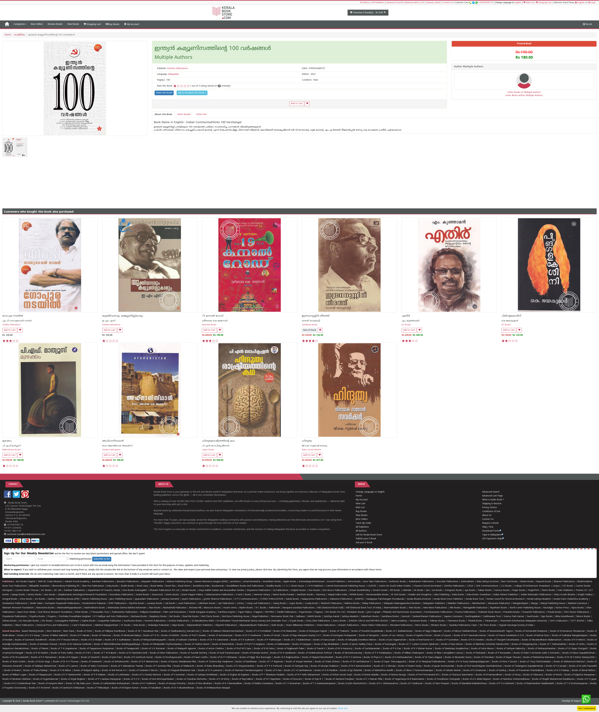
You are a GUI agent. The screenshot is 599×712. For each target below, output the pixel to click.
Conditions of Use (491, 511)
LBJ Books (170, 603)
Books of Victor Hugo (39, 661)
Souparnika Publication (109, 621)
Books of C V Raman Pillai (369, 679)
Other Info (201, 114)
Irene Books (26, 599)
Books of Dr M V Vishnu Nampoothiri (576, 657)
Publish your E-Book (366, 538)
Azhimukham (467, 581)
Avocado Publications (447, 581)
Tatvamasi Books (418, 621)
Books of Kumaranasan (221, 635)
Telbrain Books (437, 621)
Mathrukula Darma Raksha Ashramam (127, 607)
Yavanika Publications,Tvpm (463, 625)
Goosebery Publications (122, 594)
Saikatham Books (370, 616)
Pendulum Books (355, 612)
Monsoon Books (212, 607)
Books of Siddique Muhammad (40, 666)
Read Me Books (209, 325)
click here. (268, 569)
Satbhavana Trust (492, 616)
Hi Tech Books (398, 594)
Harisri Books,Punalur (283, 594)
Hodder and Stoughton (420, 594)
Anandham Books (272, 581)
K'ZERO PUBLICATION (271, 599)
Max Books (155, 607)
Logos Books (208, 450)
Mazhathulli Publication (175, 607)
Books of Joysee (442, 635)
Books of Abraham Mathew (16, 679)
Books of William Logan (14, 675)
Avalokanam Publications (421, 581)
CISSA (470, 586)
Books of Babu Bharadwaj (210, 666)
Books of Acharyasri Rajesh (313, 631)
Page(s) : (163, 80)
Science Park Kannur (514, 616)
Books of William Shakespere (409, 653)
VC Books (126, 625)
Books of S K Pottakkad (258, 631)
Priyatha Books (37, 616)
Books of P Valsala (79, 635)
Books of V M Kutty (219, 679)
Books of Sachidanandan (367, 648)
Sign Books (547, 616)
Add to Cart (297, 103)
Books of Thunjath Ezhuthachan (502, 640)
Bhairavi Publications (564, 581)
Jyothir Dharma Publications (218, 599)
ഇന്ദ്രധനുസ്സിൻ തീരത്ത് (315, 316)
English (518, 3)
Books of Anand (12, 670)
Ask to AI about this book (191, 92)
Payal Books (305, 612)
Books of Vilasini (39, 648)
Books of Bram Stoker (13, 661)
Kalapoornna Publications (314, 599)
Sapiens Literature (453, 616)
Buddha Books (273, 586)
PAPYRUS (269, 612)
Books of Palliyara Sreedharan (110, 631)
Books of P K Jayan (587, 679)
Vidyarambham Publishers (200, 625)
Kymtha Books (136, 603)
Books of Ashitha (170, 635)
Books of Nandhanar (246, 661)
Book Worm (184, 586)
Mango (534, 603)
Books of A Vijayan (68, 657)
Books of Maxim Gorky (409, 666)
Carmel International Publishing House (345, 586)
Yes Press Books (488, 625)
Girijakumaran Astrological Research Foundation (82, 594)
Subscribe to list (102, 559)
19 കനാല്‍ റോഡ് (212, 316)
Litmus (240, 603)
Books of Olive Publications (164, 653)
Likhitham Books (207, 603)
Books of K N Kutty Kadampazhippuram (468, 661)
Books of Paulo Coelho (196, 657)
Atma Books (354, 581)
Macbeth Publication (331, 603)
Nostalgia (548, 607)
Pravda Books (554, 612)
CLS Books (506, 586)
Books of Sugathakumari (45, 679)
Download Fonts (490, 531)
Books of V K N (151, 635)
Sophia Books (89, 621)
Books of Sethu (577, 644)
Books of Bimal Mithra (583, 670)
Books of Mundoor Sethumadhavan (511, 679)
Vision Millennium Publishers (300, 625)
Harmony (320, 594)
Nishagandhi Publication (475, 607)
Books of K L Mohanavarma (383, 683)
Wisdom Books (438, 625)
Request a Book (433, 3)
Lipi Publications (226, 603)
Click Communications (487, 586)
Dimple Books (189, 590)
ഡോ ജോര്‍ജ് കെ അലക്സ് (117, 446)
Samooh (405, 616)
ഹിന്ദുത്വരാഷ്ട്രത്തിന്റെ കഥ (218, 441)
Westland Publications (401, 625)
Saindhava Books (309, 325)
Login (593, 3)
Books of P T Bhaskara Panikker (268, 675)
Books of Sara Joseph (324, 640)
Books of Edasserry (533, 675)
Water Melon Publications (374, 625)
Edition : (309, 74)
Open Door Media (26, 612)
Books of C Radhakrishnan (399, 631)
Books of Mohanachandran (542, 648)
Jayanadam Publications (147, 599)
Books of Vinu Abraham (200, 683)
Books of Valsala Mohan (448, 670)
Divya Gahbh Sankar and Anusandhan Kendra (221, 590)
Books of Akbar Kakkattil (55, 635)
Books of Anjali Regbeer (73, 679)
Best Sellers (37, 24)
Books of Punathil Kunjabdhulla (367, 631)
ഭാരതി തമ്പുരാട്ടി (311, 321)
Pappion (258, 612)
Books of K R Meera (574, 640)
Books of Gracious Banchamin (457, 675)
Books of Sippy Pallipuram (428, 631)
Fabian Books (485, 590)
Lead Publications (187, 603)
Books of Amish (554, 675)
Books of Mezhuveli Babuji (127, 635)
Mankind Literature (577, 603)
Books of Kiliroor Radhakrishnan (460, 631)
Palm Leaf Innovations (174, 612)
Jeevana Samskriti (170, 599)
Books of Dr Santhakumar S (357, 661)
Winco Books (422, 625)
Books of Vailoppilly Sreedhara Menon (357, 640)
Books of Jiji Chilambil (351, 670)
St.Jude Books (296, 621)
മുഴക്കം (7, 441)
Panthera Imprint (227, 612)
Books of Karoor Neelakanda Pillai (178, 661)
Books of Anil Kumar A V (421, 640)
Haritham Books (305, 594)
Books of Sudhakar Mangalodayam (570, 635)
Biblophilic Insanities (39, 586)
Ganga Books (18, 594)
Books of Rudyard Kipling (86, 670)
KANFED (359, 599)
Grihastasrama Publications (220, 594)
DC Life (57, 590)
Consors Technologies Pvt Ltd (73, 701)
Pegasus (318, 612)
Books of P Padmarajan (269, 640)
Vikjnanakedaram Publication (254, 625)
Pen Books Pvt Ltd (335, 612)
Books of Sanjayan (301, 644)
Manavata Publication (499, 603)
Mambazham (478, 603)
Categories (19, 24)
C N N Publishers (315, 586)
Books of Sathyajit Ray (296, 666)
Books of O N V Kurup (28, 635)
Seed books (533, 616)
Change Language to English (370, 492)
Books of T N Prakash (105, 653)
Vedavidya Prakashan (158, 625)
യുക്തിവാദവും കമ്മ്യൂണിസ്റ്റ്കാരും (122, 316)
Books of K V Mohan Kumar (418, 648)
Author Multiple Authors (468, 66)
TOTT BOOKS (577, 621)
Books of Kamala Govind (255, 653)
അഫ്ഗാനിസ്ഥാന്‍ (113, 441)
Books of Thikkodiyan (98, 688)
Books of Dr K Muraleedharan (179, 688)
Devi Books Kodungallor (134, 590)
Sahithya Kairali (331, 616)
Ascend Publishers (336, 581)
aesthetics (235, 581)
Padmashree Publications (125, 612)
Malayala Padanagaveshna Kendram (402, 603)
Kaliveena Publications (341, 599)
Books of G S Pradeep (558, 670)
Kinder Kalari (36, 603)
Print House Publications (576, 612)
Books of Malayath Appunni (182, 648)
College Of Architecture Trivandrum (532, 586)
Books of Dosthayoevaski (168, 657)
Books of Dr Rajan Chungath (573, 648)
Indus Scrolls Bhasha (311, 450)
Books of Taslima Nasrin (197, 644)
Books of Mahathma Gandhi (379, 670)
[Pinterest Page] (25, 497)
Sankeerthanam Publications (426, 616)
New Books (73, 24)
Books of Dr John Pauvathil (583, 666)
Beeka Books (527, 581)
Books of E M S (83, 653)
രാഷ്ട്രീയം (19, 35)
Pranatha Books (511, 612)
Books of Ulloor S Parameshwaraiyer (414, 670)
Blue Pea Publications (93, 586)
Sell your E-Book (364, 542)
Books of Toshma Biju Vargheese (216, 661)
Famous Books (502, 590)
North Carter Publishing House (525, 607)
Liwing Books (279, 603)
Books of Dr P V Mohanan (223, 657)
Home (8, 35)
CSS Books (567, 586)
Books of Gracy (513, 675)
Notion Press (562, 607)
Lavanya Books (154, 603)
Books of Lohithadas (119, 675)
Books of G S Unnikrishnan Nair (20, 683)
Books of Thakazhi (339, 631)
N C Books (261, 607)
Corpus (556, 586)
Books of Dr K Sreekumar (248, 635)
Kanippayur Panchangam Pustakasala (385, 599)
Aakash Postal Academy (77, 581)
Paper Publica (245, 612)
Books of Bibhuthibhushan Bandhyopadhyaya (117, 644)
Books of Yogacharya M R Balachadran (404, 679)
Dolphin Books (298, 590)
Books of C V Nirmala (385, 666)
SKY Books (47, 621)
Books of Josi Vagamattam (393, 640)
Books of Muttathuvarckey (348, 653)
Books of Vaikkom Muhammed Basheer (223, 631)
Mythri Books (246, 607)
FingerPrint (533, 590)
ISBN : (313, 68)
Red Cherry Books (210, 616)
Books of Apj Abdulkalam (326, 644)
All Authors (365, 3)
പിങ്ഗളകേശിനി (511, 316)
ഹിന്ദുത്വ (307, 441)
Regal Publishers (260, 616)
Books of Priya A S (373, 657)
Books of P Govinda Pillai (158, 666)
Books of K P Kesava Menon (63, 640)
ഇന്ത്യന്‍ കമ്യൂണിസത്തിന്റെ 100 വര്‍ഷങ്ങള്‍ (213, 49)
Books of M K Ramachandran (356, 666)
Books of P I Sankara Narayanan (104, 679)
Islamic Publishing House (94, 599)
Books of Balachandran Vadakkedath (535, 683)
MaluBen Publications (459, 603)
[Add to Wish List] (307, 103)
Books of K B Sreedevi (472, 640)
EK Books (419, 590)
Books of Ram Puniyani (437, 683)
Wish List (529, 3)
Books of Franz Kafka (62, 653)
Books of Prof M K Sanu (239, 648)
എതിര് (406, 316)
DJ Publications (280, 590)
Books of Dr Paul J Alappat (428, 657)
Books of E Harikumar (411, 683)
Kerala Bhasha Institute (419, 599)
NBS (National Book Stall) (330, 607)
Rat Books (174, 616)
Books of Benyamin (369, 635)
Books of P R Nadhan (95, 675)
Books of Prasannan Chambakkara (526, 670)
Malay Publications (371, 603)
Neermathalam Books (395, 607)
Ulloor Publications (24, 625)
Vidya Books (178, 625)
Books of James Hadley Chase (357, 644)
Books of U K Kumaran (153, 648)
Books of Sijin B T (314, 679)
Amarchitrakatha (251, 581)
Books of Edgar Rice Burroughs (255, 657)
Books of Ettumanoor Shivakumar (567, 631)
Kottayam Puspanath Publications (62, 603)
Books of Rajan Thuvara (508, 657)
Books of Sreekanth (91, 661)
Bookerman (218, 586)
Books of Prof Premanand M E (424, 675)
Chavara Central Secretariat (427, 586)
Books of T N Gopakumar (64, 648)
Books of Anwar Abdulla (366, 675)
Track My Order (363, 523)
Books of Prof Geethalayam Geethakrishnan (479, 666)
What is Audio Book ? (493, 499)
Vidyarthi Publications (226, 625)
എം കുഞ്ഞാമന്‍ (410, 321)
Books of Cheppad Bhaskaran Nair (178, 670)
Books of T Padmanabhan (553, 644)
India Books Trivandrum (479, 594)
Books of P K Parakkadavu (378, 653)
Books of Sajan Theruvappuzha (390, 661)
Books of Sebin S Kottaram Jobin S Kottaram (537, 653)
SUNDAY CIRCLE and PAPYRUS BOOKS (368, 621)
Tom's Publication (558, 621)
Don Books (314, 590)
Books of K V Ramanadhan (228, 683)
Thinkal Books (475, 621)
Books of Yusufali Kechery (193, 653)
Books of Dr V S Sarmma (348, 657)
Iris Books (40, 599)
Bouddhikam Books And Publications (245, 586)
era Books (437, 590)
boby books (113, 586)
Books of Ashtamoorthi (116, 661)
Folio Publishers (565, 590)
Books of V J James (68, 666)
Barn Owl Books (509, 581)
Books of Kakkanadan (278, 644)
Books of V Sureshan (174, 675)
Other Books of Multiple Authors (524, 92)
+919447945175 (485, 3)
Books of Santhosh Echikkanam (68, 688)
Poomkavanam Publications (438, 612)
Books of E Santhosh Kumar (138, 657)
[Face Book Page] (8, 497)
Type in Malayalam (491, 535)
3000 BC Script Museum (50, 581)
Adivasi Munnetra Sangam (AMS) (211, 581)
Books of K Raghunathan (287, 657)
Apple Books (289, 581)
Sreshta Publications (178, 621)
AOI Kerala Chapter (25, 581)
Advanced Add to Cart (414, 3)
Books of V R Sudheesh (243, 640)
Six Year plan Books (29, 621)
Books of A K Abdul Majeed (476, 679)
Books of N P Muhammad (144, 661)
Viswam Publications (348, 625)
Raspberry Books (158, 616)
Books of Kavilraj (497, 670)
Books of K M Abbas (60, 670)
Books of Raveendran (223, 644)
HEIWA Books (356, 594)
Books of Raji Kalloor (242, 679)
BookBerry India (201, 586)
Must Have (68, 631)
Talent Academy (398, 621)
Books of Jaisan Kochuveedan (439, 666)
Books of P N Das (392, 648)
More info (342, 708)
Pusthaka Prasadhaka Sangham (75, 616)
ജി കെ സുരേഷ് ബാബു (314, 446)
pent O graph (373, 612)
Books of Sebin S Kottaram (94, 666)
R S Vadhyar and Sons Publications (111, 616)
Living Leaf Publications (258, 603)
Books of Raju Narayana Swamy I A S (301, 635)
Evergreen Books (453, 590)
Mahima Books (352, 603)
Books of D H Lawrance (210, 670)
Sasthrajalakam (473, 616)
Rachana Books (139, 616)
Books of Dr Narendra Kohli (133, 653)
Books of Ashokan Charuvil (43, 644)
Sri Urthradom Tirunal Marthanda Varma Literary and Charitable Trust (252, 621)
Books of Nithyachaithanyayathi (149, 640)
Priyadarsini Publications (14, 616)
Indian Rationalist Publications (536, 594)
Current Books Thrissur (27, 590)
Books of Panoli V (316, 648)
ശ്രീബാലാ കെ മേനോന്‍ (215, 321)
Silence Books (583, 616)
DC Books (406, 325)
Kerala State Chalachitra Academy (570, 599)
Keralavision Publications (14, 603)
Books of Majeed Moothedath (317, 657)
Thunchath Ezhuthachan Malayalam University (523, 621)
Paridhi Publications (287, 612)
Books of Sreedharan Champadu (443, 679)
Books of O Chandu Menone (146, 675)
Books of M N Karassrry (340, 648)
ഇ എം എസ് (108, 321)
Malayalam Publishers (434, 603)
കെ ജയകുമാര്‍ (510, 321)
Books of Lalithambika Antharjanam (111, 683)
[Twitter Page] (17, 497)
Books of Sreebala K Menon (143, 670)
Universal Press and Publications (53, 625)
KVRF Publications (117, 603)
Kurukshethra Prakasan (94, 603)
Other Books (81, 612)
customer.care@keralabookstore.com (25, 534)
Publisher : (172, 68)
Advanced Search (394, 3)
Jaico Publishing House (121, 599)
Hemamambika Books (377, 594)
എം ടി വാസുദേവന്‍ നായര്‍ (17, 321)
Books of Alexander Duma (458, 657)
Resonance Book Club (282, 616)
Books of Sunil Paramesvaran (225, 653)
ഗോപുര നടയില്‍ (12, 316)
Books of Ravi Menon (452, 644)
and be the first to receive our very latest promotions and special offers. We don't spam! (74, 553)
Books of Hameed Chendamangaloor (244, 670)
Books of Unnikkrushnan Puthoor (315, 653)
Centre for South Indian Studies (395, 586)
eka (428, 590)
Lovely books (311, 603)
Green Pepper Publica (192, 594)
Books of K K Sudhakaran (118, 640)
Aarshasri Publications (103, 581)
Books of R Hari (273, 670)
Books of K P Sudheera (144, 683)
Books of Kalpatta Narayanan (579, 675)
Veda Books (139, 625)
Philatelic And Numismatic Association (402, 612)
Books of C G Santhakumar (298, 670)
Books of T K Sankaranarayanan (319, 683)
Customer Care (474, 3)
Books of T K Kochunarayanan (572, 683)
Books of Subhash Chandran (182, 640)
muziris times (230, 607)
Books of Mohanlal (475, 653)
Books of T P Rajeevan (271, 661)
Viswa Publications (326, 625)
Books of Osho (84, 631)
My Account (132, 24)
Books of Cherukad (484, 657)
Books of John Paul (112, 657)
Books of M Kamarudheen (489, 675)
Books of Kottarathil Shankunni (531, 631)
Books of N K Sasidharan (283, 653)
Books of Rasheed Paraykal (339, 679)
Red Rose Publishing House (236, 616)
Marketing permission (80, 559)
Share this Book (164, 92)
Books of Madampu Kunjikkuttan (452, 648)
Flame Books (548, 590)
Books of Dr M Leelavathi (15, 657)
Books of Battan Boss (537, 635)
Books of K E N (131, 679)
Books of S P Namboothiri (67, 675)
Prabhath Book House (489, 612)
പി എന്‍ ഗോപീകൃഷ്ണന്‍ (215, 446)
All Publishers (378, 3)
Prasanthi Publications (533, 612)
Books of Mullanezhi (183, 666)
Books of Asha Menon (482, 648)
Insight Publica (585, 594)
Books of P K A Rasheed (501, 683)
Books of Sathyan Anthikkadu (202, 675)
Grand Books (142, 594)
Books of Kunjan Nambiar (299, 661)
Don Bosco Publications (334, 590)
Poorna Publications (465, 612)
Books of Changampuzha (524, 644)
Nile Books (455, 607)
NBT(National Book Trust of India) (363, 607)
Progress (51, 616)
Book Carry (142, 586)
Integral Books (9, 599)
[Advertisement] (299, 180)
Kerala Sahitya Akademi (539, 599)
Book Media (157, 586)
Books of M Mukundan (285, 631)
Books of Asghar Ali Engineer (234, 675)
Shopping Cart (545, 3)
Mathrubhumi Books (11, 450)
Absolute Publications (128, 581)
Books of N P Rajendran (268, 679)
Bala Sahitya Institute (488, 581)
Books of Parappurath (128, 648)
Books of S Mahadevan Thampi (127, 666)
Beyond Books (543, 581)
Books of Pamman (101, 635)
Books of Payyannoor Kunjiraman (97, 648)
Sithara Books (9, 621)
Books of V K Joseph (556, 666)
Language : (168, 74)
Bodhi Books (127, 586)
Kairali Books (292, 599)
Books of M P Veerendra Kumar (470, 635)
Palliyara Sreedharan (150, 612)
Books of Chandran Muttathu (192, 679)
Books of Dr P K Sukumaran (214, 640)
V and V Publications (82, 625)
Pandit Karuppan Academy (202, 612)
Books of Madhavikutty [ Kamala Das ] (180, 631)
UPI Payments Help (492, 538)
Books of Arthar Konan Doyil (337, 675)
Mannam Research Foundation (18, 607)
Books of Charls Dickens (327, 661)
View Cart (360, 503)
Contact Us (448, 3)
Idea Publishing (441, 594)
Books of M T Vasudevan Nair (143, 631)
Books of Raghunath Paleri (290, 648)
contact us (167, 569)
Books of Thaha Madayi (35, 670)
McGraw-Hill (195, 607)
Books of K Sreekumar (474, 670)
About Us (487, 515)
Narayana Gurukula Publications (298, 607)
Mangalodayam (520, 603)
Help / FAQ (487, 527)
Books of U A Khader (91, 640)
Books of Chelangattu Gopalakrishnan (523, 666)
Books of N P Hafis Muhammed (303, 675)
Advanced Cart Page (492, 496)
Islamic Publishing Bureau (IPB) (63, 599)
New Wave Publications (435, 607)
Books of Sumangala (385, 644)
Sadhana (300, 616)
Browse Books (55, 24)
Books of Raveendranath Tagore (496, 631)
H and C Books (243, 594)
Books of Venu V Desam (504, 661)
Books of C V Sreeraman (287, 683)
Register (581, 3)
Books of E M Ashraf (39, 688)
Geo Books (50, 594)
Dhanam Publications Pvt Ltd (164, 590)
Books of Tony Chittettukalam (535, 661)
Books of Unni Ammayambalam (158, 679)
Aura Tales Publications (375, 581)
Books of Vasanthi (90, 657)
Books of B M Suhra (264, 648)
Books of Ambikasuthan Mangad (213, 688)
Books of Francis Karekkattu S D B (506, 635)
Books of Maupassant (40, 675)
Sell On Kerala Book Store (369, 535)
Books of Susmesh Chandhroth (31, 640)
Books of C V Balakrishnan (297, 640)
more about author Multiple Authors (524, 95)
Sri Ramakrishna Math (203, 621)
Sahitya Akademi (350, 616)
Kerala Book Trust (475, 599)
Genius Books (35, 594)
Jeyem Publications (191, 599)
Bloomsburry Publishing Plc (66, 586)
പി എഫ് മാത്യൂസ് (11, 446)
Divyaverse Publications (259, 590)
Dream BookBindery (359, 590)
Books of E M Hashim (37, 653)
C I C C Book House (294, 586)
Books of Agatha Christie (419, 635)
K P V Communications (246, 599)
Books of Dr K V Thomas (66, 661)
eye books (470, 590)
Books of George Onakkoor (325, 666)
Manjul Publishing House (553, 603)
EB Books (395, 590)
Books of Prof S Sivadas (193, 635)
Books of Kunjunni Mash (50, 683)
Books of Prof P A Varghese (250, 644)
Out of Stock (309, 330)
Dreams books (380, 590)
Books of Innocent (292, 679)
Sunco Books (339, 621)
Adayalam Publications (152, 581)
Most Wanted (53, 631)
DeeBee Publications (74, 590)
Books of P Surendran (447, 640)
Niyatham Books (498, 607)
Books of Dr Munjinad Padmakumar (427, 661)
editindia (407, 590)
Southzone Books (133, 621)
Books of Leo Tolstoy (393, 635)
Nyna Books (577, 607)
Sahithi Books (314, 616)
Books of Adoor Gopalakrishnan (578, 653)
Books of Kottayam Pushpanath (339, 635)
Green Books (172, 594)
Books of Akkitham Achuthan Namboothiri (487, 644)
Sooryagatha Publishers (67, 621)
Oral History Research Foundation (55, 612)
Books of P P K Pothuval (269, 666)
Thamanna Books (456, 621)
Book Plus (170, 586)
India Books (458, 594)
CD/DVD (372, 586)
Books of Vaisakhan (151, 688)
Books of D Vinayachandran (240, 666)
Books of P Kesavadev (499, 653)
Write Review (184, 114)
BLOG (588, 24)
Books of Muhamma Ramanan (539, 657)
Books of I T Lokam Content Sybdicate (419, 644)
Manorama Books (45, 607)
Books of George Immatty (172, 683)
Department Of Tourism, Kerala (104, 590)
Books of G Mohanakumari (398, 657)
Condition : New (310, 80)
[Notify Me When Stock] (320, 330)
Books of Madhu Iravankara (258, 683)
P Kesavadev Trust (99, 612)
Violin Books (277, 625)
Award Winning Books (33, 631)
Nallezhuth (274, 607)
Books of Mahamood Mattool (569, 661)
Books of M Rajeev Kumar (125, 688)
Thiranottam (491, 621)
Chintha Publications (11, 325)
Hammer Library (262, 594)
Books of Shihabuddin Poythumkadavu (162, 644)
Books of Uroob (272, 635)
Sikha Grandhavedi (564, 616)
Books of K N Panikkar (326, 670)
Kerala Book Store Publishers (448, 599)
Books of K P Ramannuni (43, 657)
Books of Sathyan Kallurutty (511, 648)
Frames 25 (581, 590)
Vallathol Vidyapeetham (106, 625)
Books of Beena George (393, 675)
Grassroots (157, 594)
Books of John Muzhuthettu (352, 683)
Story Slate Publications (318, 621)
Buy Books (113, 24)
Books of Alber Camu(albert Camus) (445, 653)
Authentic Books (397, 581)
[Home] (6, 24)
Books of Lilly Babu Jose (78, 683)
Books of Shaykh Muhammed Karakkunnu (553, 679)
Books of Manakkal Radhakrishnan (469, 683)
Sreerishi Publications (155, 621)
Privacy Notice (489, 507)
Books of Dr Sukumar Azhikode (75, 644)
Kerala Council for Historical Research (506, 599)
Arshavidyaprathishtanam (312, 581)
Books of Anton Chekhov (211, 648)
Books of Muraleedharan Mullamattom (542, 640)
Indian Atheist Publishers (505, 594)
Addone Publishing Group (179, 581)
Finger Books (519, 590)
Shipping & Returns (492, 503)
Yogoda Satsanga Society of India (516, 625)
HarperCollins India (337, 594)
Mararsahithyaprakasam (69, 607)
